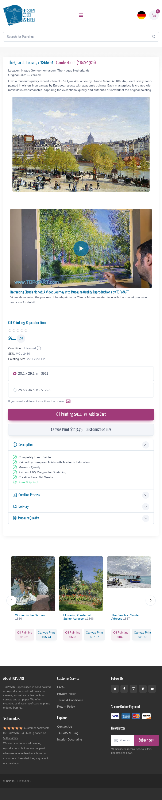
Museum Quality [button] (28, 518)
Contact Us (64, 726)
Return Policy (66, 706)
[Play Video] (81, 248)
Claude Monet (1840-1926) (76, 63)
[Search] (153, 36)
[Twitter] (115, 689)
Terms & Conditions (70, 700)
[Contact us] (69, 401)
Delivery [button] (24, 507)
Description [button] (26, 445)
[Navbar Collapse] (81, 15)
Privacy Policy (66, 693)
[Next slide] (151, 601)
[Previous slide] (11, 601)
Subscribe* (146, 740)
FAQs (61, 687)
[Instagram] (133, 689)
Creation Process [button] (29, 495)
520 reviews (10, 738)
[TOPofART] (19, 15)
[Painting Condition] (38, 348)
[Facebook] (124, 689)
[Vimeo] (143, 689)
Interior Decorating (69, 739)
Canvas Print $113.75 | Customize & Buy (81, 429)
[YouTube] (152, 689)
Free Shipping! (28, 482)
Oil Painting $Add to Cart (81, 414)
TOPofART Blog (67, 733)
